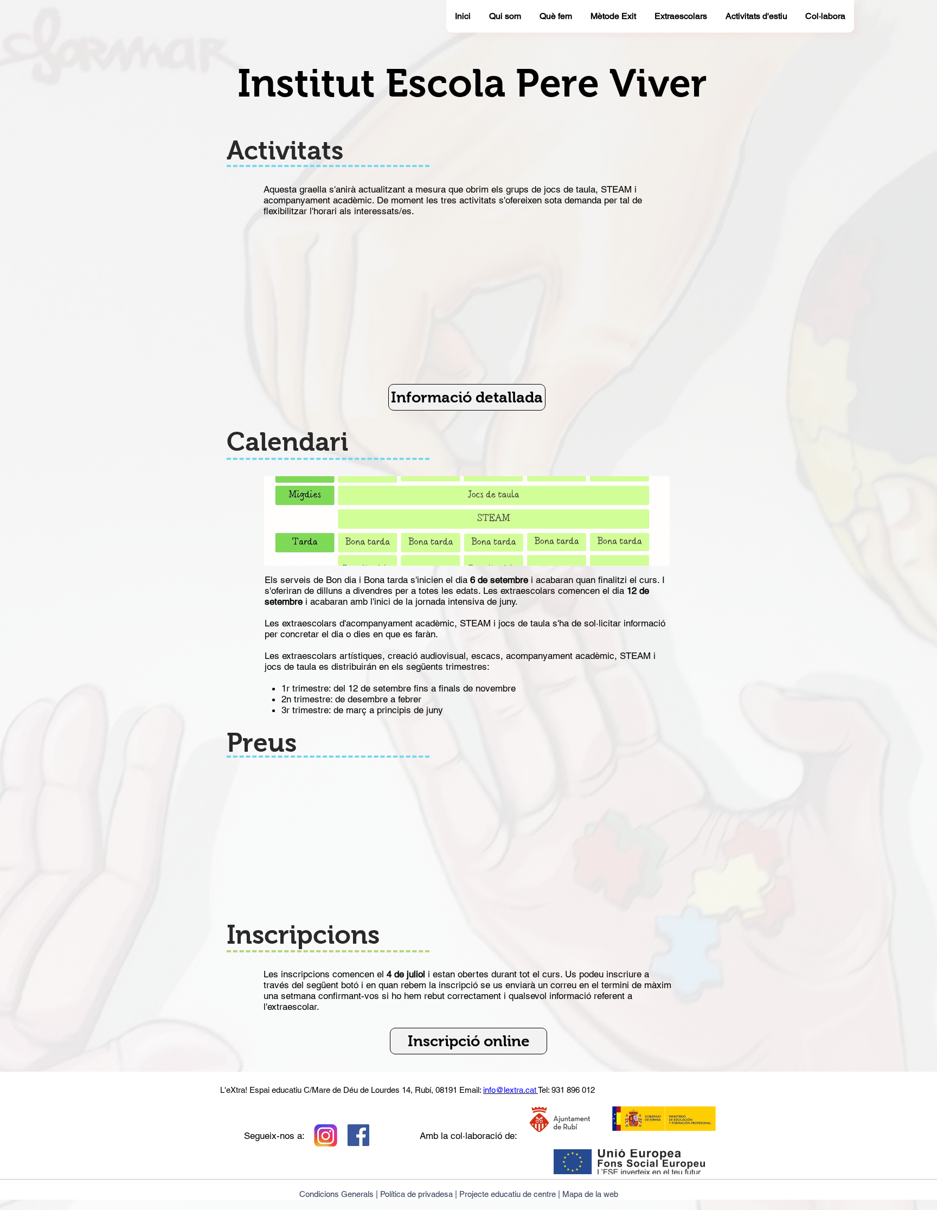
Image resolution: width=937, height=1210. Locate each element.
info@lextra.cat (510, 1089)
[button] (466, 397)
